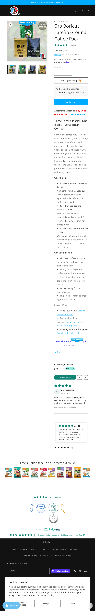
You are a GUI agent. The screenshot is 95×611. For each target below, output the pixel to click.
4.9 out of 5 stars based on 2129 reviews (54, 535)
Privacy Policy (48, 595)
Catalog (23, 549)
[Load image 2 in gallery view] (22, 69)
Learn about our (63, 341)
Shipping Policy (30, 555)
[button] (6, 11)
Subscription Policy (63, 555)
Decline (72, 603)
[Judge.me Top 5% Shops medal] (53, 518)
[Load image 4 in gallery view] (42, 69)
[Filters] (79, 377)
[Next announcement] (90, 2)
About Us (33, 549)
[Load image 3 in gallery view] (32, 69)
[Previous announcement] (5, 2)
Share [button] (59, 352)
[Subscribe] (46, 571)
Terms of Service (59, 549)
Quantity (57, 67)
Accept (46, 603)
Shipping (57, 55)
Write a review (65, 377)
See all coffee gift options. (70, 333)
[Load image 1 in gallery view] (12, 69)
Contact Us (44, 549)
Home (15, 549)
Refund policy (75, 549)
